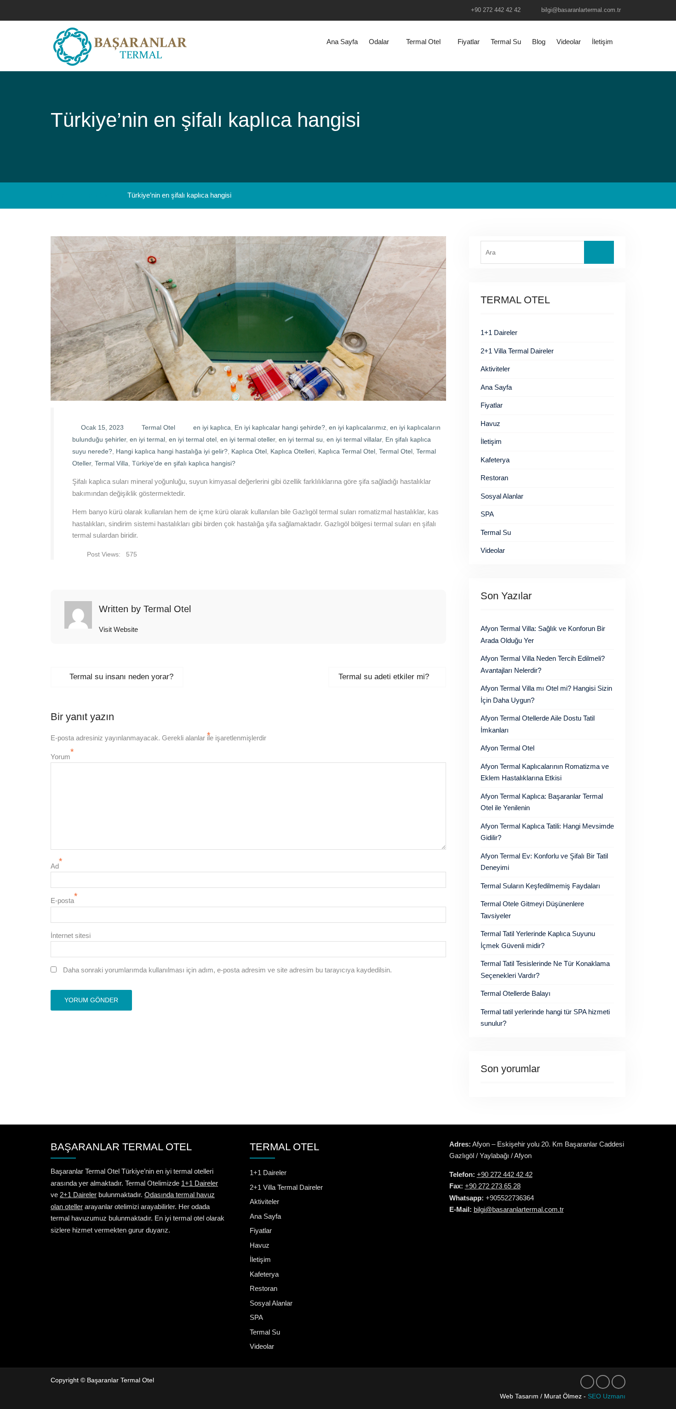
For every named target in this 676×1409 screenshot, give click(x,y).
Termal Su (506, 41)
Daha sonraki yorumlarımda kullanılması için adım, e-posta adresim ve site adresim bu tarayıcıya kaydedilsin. (227, 970)
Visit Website (118, 629)
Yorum (60, 757)
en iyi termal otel (193, 439)
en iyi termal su (301, 439)
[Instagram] (75, 11)
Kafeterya (495, 460)
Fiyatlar (469, 41)
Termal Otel (423, 41)
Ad (55, 866)
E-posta (62, 900)
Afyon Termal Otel (507, 748)
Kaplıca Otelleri (292, 451)
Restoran (494, 478)
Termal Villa (111, 463)
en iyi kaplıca (212, 427)
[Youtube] (92, 11)
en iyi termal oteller (247, 439)
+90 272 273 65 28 (493, 1186)
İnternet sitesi (71, 935)
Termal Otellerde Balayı (515, 993)
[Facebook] (57, 11)
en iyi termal (147, 439)
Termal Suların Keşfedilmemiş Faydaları (540, 886)
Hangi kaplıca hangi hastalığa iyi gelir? (172, 451)
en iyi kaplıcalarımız (357, 427)
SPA (487, 514)
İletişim (602, 41)
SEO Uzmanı (606, 1396)
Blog (538, 41)
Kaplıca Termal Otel (346, 451)
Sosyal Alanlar (502, 496)
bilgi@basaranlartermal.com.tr (581, 9)
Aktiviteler (495, 369)
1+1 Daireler (499, 332)
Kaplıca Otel (249, 451)
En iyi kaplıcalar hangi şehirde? (280, 427)
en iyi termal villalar (354, 439)
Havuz (490, 423)
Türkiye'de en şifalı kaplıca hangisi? (183, 463)
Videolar (568, 41)
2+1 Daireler (78, 1195)
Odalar (379, 41)
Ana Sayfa (342, 41)
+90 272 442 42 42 (496, 9)
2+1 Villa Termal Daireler (517, 351)
